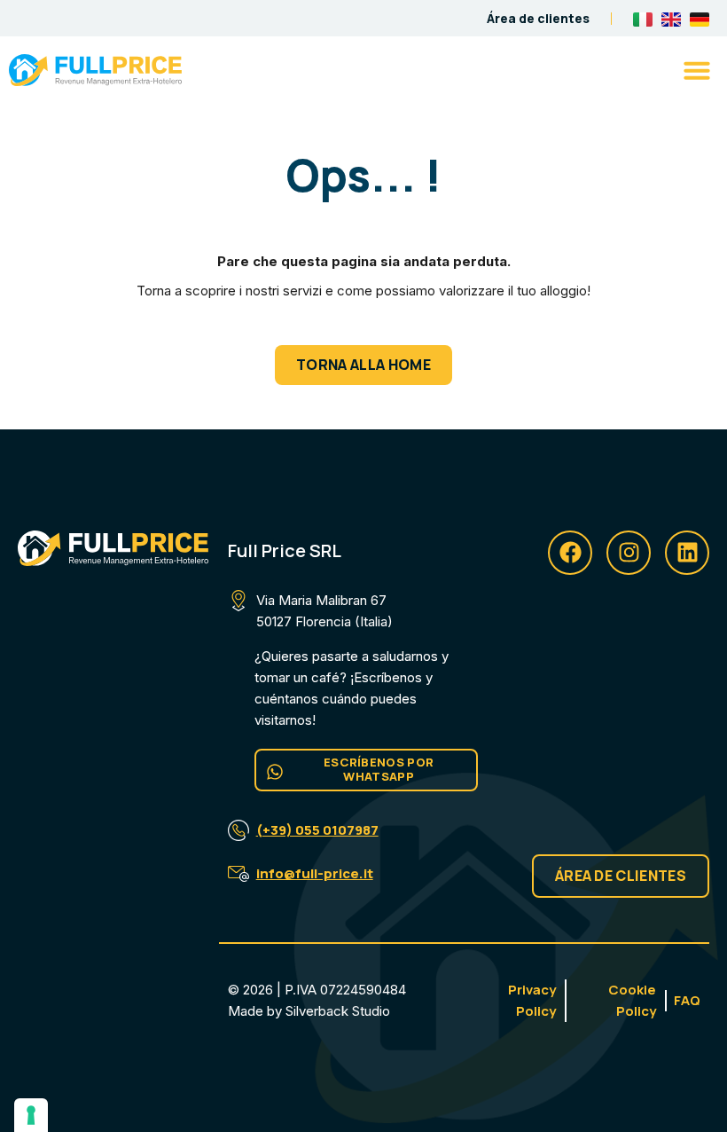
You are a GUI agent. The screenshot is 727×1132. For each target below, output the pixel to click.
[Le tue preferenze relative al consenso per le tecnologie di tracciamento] (31, 1115)
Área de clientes (538, 18)
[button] (697, 70)
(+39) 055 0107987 (317, 830)
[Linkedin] (687, 553)
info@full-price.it (314, 873)
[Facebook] (570, 553)
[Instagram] (628, 553)
